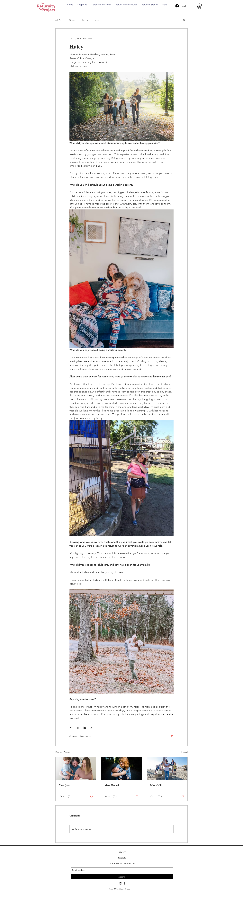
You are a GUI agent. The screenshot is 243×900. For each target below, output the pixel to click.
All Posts (59, 20)
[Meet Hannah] (121, 768)
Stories (72, 20)
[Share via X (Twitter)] (77, 727)
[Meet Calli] (167, 768)
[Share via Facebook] (70, 727)
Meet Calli (156, 785)
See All (184, 752)
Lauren (97, 20)
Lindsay (84, 20)
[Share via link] (91, 727)
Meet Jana (64, 785)
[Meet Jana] (76, 768)
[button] (199, 6)
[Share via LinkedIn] (84, 727)
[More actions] (172, 38)
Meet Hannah (112, 785)
